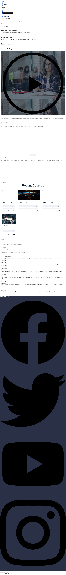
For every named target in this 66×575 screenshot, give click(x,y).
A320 (4, 201)
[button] (3, 8)
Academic (45, 201)
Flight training (5, 225)
